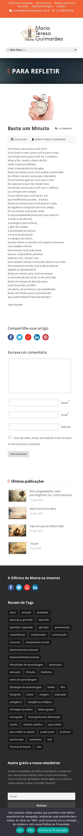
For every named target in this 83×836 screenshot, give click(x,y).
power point (47, 732)
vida (38, 746)
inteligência (16, 702)
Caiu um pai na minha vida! (47, 526)
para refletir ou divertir (22, 732)
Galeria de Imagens (42, 6)
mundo (14, 724)
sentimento (35, 739)
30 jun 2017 (21, 139)
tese (49, 739)
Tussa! (34, 543)
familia (51, 687)
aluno (13, 612)
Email (64, 415)
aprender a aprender (21, 627)
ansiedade (42, 612)
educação (15, 672)
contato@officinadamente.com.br (31, 10)
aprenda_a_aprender (21, 619)
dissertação (55, 664)
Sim (20, 830)
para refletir (55, 724)
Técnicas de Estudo (20, 746)
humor (30, 694)
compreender (38, 634)
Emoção (30, 672)
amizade (26, 612)
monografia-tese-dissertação (44, 717)
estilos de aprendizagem (23, 679)
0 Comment (65, 128)
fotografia (15, 694)
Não (30, 830)
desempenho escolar (37, 642)
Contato (61, 6)
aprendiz (44, 627)
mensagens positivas (21, 709)
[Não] (78, 822)
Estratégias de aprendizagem (26, 687)
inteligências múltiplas (40, 702)
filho (63, 687)
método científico (33, 724)
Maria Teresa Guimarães (50, 139)
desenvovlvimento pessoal (24, 657)
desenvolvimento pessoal (24, 649)
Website (66, 427)
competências (17, 634)
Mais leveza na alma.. (43, 508)
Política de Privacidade (20, 3)
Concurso (15, 642)
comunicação (59, 634)
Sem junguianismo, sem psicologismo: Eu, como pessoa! (51, 493)
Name (64, 403)
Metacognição (46, 709)
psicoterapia (17, 739)
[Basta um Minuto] (41, 107)
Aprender (44, 619)
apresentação (62, 627)
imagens (44, 694)
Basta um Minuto (28, 128)
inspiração (60, 694)
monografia (16, 717)
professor (65, 732)
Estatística (46, 672)
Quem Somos (43, 3)
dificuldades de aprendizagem (26, 664)
